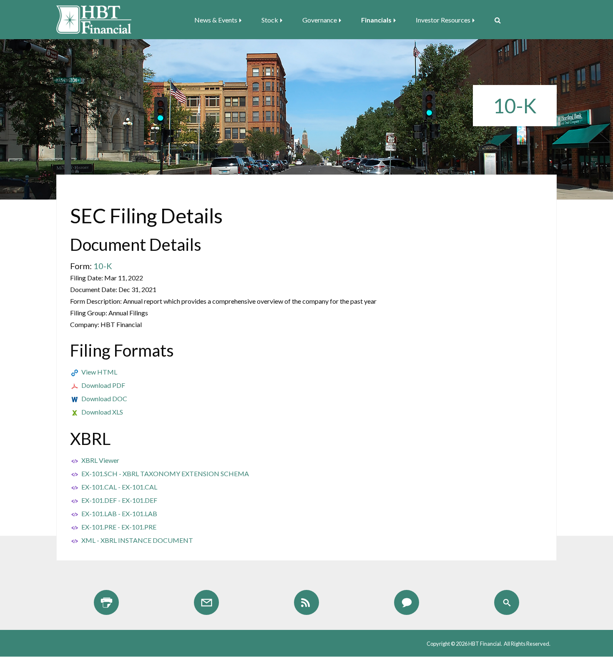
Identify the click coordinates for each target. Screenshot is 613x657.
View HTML (99, 372)
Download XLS (102, 412)
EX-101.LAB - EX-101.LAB (119, 513)
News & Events (215, 20)
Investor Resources (443, 20)
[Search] (494, 20)
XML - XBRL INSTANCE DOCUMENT (137, 540)
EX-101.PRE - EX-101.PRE (118, 527)
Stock (269, 20)
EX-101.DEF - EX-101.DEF (119, 500)
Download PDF (103, 385)
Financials (376, 20)
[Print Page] (106, 602)
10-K (102, 266)
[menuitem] (221, 20)
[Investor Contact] (406, 602)
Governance (319, 20)
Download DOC (104, 398)
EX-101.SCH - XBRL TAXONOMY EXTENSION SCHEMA (165, 473)
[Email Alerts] (206, 602)
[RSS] (306, 602)
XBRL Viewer (100, 460)
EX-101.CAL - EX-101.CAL (119, 487)
